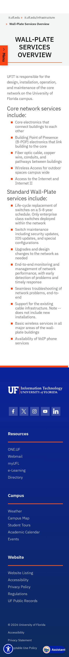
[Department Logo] (35, 390)
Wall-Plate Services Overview (29, 24)
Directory (15, 477)
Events (13, 538)
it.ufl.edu (14, 17)
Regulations (17, 593)
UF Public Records (23, 600)
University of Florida (32, 625)
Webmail (15, 456)
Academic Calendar (24, 531)
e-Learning (17, 470)
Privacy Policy (19, 586)
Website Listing (20, 572)
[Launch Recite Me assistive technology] (8, 649)
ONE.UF (14, 449)
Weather (15, 511)
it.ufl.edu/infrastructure (39, 17)
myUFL (13, 463)
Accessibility (18, 579)
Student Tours (19, 525)
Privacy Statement (20, 640)
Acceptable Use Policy (22, 648)
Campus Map (18, 518)
